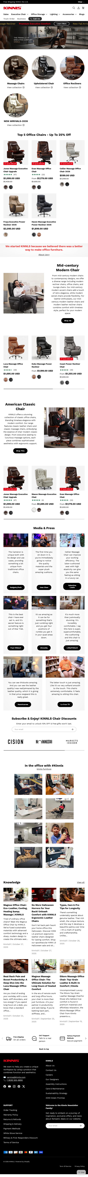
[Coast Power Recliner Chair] (72, 348)
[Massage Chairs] (16, 67)
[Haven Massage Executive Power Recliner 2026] (44, 205)
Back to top (44, 1049)
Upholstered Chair (44, 83)
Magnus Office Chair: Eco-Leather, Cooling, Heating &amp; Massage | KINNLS (15, 910)
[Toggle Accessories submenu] (75, 14)
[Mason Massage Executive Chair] (44, 478)
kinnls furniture (44, 769)
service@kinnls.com (16, 1077)
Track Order (9, 19)
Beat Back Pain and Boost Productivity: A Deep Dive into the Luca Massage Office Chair (15, 982)
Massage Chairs (15, 83)
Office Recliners (72, 83)
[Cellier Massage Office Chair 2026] (72, 152)
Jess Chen (44, 587)
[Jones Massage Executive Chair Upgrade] (15, 152)
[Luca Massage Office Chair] (15, 348)
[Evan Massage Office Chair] (44, 152)
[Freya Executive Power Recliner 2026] (15, 205)
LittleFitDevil (72, 648)
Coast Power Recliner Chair (70, 365)
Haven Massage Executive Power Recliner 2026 (44, 223)
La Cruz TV (65, 704)
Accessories (68, 14)
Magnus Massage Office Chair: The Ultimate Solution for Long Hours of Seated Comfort (44, 982)
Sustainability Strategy (56, 1093)
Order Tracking (10, 1110)
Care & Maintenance (55, 1088)
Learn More (44, 24)
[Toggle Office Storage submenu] (46, 14)
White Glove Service (12, 1133)
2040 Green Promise (55, 1098)
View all (81, 882)
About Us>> (44, 254)
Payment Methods (11, 1128)
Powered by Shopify (22, 1161)
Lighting (54, 14)
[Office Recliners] (72, 67)
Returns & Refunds (12, 1119)
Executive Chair (18, 14)
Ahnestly (44, 648)
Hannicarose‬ (23, 704)
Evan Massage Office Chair (41, 170)
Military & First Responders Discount (20, 1138)
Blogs (81, 14)
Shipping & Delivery (12, 1124)
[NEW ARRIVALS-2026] (16, 105)
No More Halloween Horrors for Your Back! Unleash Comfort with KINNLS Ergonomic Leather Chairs (44, 913)
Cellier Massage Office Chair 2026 (70, 170)
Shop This (20, 451)
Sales (6, 14)
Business (21, 19)
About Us (50, 1065)
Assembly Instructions (56, 1084)
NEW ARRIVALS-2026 (16, 121)
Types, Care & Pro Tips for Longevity (70, 907)
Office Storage (38, 14)
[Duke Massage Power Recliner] (44, 348)
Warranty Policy (10, 1115)
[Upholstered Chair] (44, 67)
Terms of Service (11, 1142)
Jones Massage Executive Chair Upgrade (15, 170)
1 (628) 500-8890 (15, 1080)
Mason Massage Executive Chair (44, 495)
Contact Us (51, 1070)
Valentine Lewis (72, 586)
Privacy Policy (80, 1166)
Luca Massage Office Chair (13, 365)
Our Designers (52, 1079)
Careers (49, 1075)
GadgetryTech (16, 587)
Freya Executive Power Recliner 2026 (14, 223)
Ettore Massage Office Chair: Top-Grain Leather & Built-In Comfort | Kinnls (72, 981)
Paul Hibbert (15, 648)
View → (81, 2)
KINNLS (11, 1161)
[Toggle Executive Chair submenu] (27, 14)
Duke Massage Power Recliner (42, 365)
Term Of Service (65, 1166)
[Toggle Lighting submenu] (59, 14)
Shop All (67, 321)
